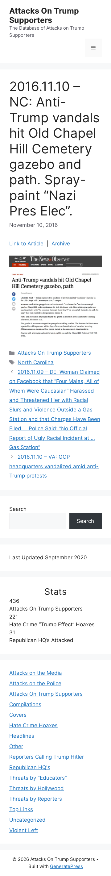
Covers (18, 715)
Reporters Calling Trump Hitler (46, 757)
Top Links (21, 809)
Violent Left (23, 830)
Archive (60, 243)
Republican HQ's (29, 767)
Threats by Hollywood (36, 788)
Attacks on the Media (35, 673)
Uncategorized (27, 820)
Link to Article (26, 243)
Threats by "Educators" (38, 778)
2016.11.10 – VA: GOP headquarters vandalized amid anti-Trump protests (54, 466)
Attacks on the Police (35, 683)
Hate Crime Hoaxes (33, 725)
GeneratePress (66, 866)
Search (18, 509)
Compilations (25, 704)
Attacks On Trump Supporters (44, 15)
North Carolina (36, 362)
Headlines (21, 736)
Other (16, 746)
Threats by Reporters (35, 799)
